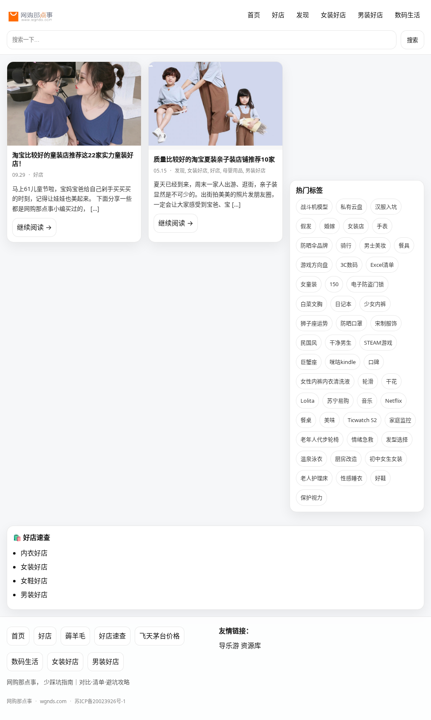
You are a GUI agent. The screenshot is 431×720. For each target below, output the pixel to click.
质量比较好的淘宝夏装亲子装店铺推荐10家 (214, 159)
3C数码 (349, 264)
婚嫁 (329, 226)
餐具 (404, 245)
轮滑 (367, 381)
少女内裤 (375, 304)
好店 (278, 15)
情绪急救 (362, 439)
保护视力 (311, 497)
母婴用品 (233, 170)
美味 (329, 420)
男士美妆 (375, 245)
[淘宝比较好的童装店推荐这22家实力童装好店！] (74, 104)
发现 (302, 15)
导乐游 (229, 645)
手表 (382, 226)
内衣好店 (34, 553)
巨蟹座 (309, 362)
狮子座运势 (314, 323)
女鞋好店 (34, 580)
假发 (306, 226)
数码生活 (407, 15)
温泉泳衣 (311, 458)
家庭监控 (400, 420)
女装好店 (333, 15)
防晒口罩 (351, 323)
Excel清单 (382, 264)
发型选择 (397, 439)
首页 (253, 15)
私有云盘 (351, 206)
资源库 (251, 645)
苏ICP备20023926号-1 (100, 701)
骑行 (346, 245)
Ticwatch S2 (362, 420)
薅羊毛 (75, 635)
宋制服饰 (386, 323)
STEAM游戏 (378, 342)
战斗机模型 (314, 206)
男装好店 (370, 15)
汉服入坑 (386, 206)
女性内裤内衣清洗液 (325, 381)
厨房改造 (346, 458)
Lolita (307, 400)
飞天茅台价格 (159, 635)
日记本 (343, 304)
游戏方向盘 (314, 264)
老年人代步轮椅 (320, 439)
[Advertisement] (357, 114)
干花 (391, 381)
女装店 (356, 226)
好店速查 (112, 635)
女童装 (309, 284)
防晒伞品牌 (314, 245)
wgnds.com (53, 701)
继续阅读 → (34, 227)
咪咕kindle (343, 362)
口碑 (373, 362)
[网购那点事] (30, 15)
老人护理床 (314, 478)
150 (334, 284)
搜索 (412, 40)
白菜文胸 (311, 304)
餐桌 (306, 420)
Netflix (393, 400)
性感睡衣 (351, 478)
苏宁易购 (338, 400)
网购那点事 (19, 701)
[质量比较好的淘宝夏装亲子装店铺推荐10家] (215, 106)
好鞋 (380, 478)
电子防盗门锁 (367, 284)
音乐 (367, 400)
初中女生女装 (386, 458)
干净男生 (340, 342)
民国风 (309, 342)
